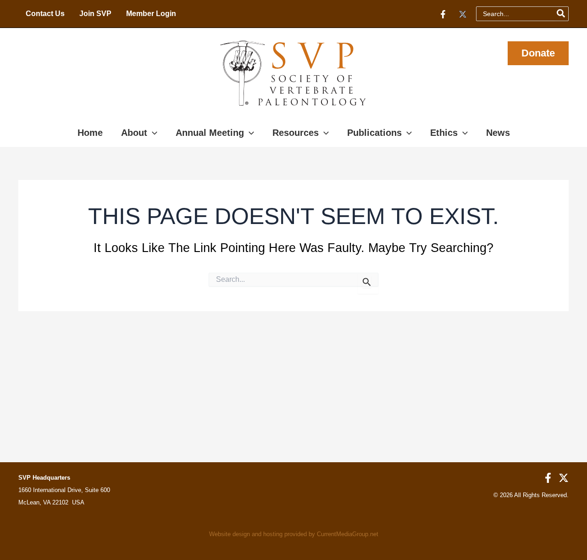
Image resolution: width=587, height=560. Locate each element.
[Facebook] (443, 14)
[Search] (561, 14)
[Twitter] (463, 14)
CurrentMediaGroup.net (347, 534)
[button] (538, 53)
